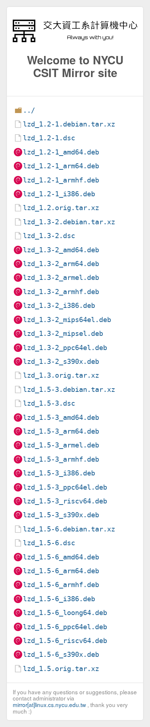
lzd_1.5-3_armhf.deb (61, 459)
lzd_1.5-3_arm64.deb (61, 431)
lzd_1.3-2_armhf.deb (61, 292)
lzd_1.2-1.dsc (49, 138)
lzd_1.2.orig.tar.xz (61, 208)
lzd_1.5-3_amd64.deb (61, 417)
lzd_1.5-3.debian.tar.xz (69, 389)
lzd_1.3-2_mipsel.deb (63, 333)
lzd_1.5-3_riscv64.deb (65, 501)
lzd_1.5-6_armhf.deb (61, 585)
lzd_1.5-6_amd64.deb (61, 557)
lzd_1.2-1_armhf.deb (61, 180)
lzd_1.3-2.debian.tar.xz (69, 222)
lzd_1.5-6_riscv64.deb (65, 640)
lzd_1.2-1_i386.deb (59, 194)
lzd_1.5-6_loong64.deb (65, 612)
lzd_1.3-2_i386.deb (59, 305)
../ (29, 110)
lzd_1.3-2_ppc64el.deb (65, 348)
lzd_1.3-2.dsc (49, 236)
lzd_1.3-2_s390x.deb (61, 361)
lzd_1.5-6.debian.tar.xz (69, 529)
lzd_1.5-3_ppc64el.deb (65, 487)
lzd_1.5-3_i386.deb (59, 473)
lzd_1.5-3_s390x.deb (61, 515)
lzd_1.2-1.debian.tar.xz (69, 124)
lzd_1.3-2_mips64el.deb (67, 320)
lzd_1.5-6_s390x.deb (61, 654)
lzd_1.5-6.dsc (49, 543)
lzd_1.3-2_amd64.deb (61, 250)
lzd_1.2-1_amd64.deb (61, 152)
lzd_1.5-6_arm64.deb (61, 571)
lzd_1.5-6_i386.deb (59, 599)
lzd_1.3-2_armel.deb (61, 277)
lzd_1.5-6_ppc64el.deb (65, 627)
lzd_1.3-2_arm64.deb (61, 264)
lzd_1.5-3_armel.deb (61, 445)
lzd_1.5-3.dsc (49, 403)
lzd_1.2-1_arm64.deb (61, 166)
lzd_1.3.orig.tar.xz (61, 375)
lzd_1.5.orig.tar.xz (61, 668)
